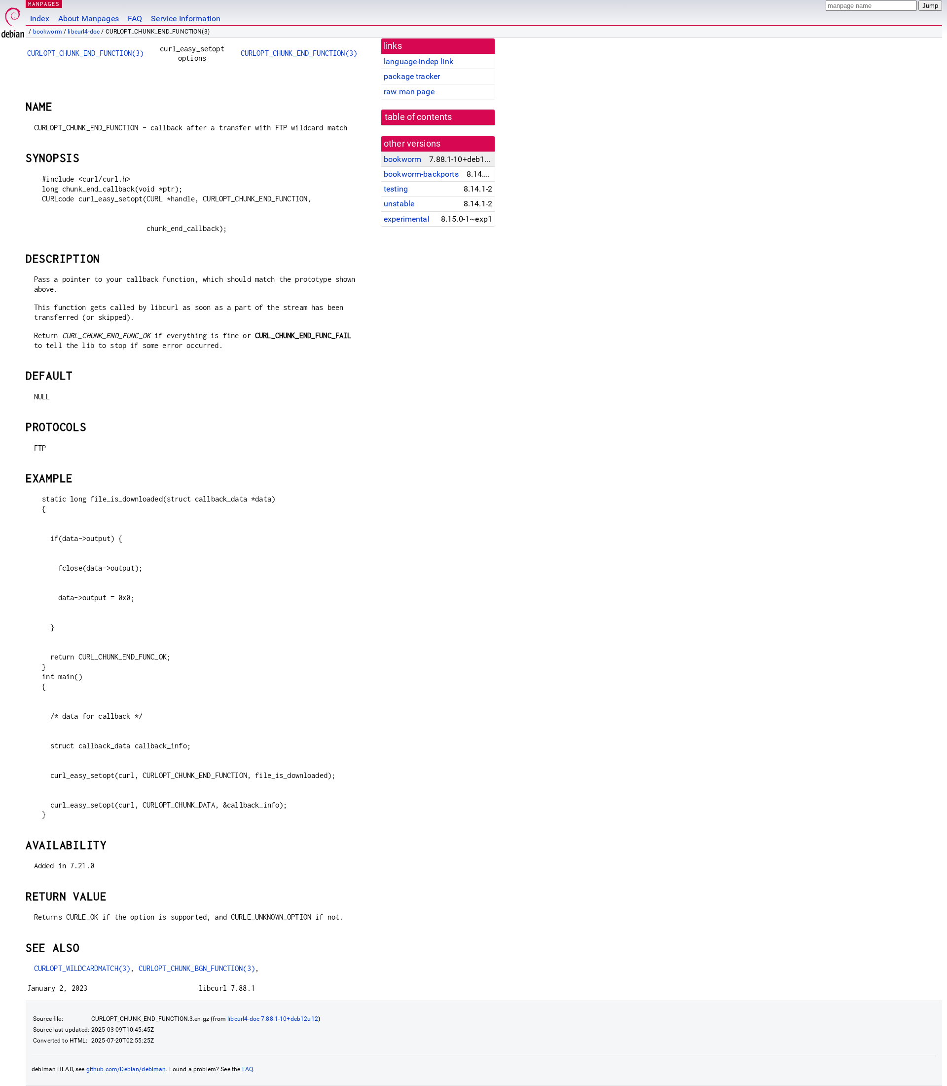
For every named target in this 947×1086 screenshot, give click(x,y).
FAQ (135, 18)
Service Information (185, 18)
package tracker (412, 76)
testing (396, 189)
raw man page (409, 91)
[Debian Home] (12, 20)
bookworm (47, 31)
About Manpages (88, 18)
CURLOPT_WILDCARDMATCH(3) (82, 968)
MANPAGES (44, 3)
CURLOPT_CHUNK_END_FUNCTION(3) (85, 53)
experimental (407, 219)
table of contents (418, 117)
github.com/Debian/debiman (126, 1069)
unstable (399, 203)
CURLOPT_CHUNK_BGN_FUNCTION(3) (197, 968)
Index (39, 18)
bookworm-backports (421, 174)
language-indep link (418, 61)
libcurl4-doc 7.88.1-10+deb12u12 (272, 1018)
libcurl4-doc (84, 31)
